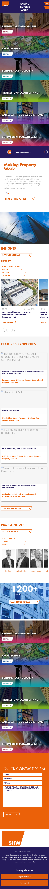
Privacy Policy (31, 862)
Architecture (11, 48)
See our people (10, 531)
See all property (11, 508)
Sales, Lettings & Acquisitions (22, 115)
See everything (11, 255)
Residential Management (19, 26)
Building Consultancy (17, 70)
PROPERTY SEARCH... (23, 152)
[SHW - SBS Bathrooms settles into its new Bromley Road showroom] (19, 292)
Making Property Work (24, 6)
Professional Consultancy (21, 92)
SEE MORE (8, 322)
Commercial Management (19, 137)
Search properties (15, 198)
